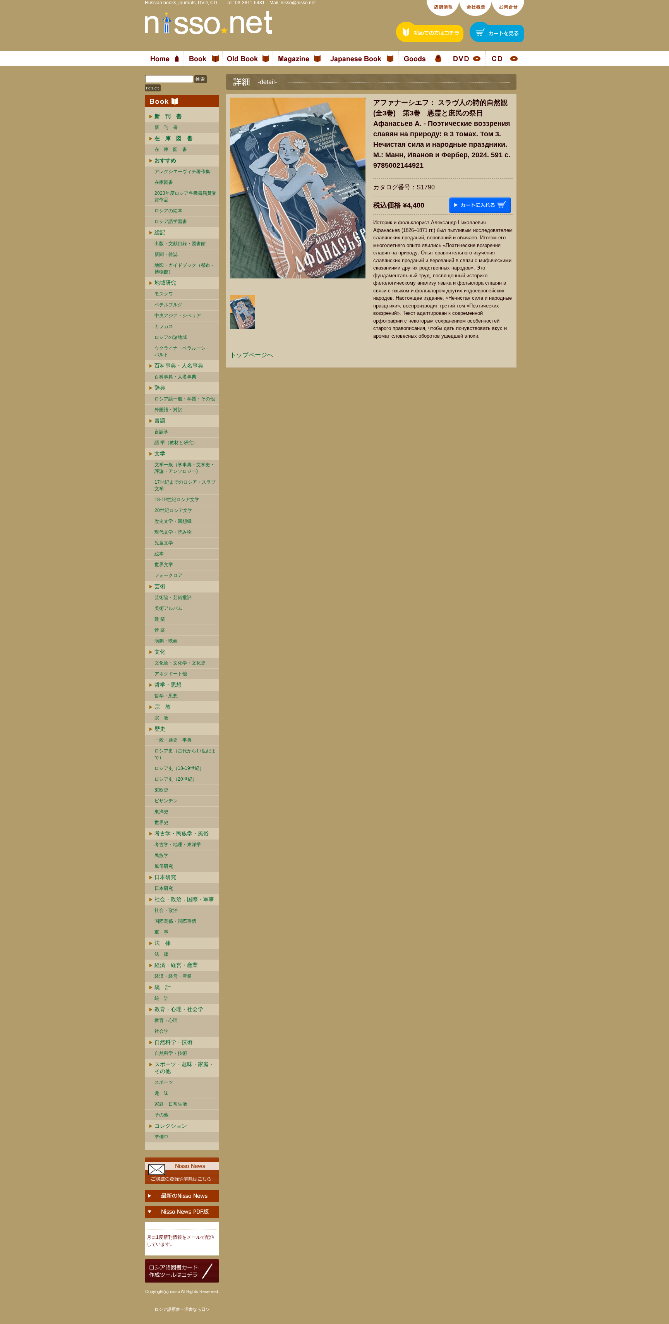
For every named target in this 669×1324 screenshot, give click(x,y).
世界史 (161, 822)
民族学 (161, 855)
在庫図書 (163, 182)
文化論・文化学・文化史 (180, 663)
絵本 (159, 553)
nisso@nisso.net (298, 2)
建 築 (159, 619)
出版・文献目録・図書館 (180, 243)
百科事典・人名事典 (178, 365)
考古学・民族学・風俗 (181, 833)
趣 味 (161, 1093)
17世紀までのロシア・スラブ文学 (185, 485)
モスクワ (163, 294)
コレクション (170, 1126)
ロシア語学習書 (170, 221)
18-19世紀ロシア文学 (176, 499)
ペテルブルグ (168, 304)
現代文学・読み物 (173, 532)
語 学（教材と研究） (175, 442)
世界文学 (163, 564)
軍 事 (161, 932)
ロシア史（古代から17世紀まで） (185, 754)
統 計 (162, 987)
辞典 (159, 388)
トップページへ (251, 355)
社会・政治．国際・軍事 (184, 899)
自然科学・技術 (173, 1042)
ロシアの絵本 (168, 210)
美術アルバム (168, 608)
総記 (159, 232)
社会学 (161, 1031)
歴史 (159, 729)
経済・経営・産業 (176, 965)
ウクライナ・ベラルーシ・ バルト (182, 351)
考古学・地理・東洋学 (177, 844)
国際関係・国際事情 (175, 921)
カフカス (163, 326)
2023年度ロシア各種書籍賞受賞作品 (185, 197)
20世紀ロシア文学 (173, 510)
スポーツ (163, 1082)
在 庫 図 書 (170, 149)
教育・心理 (166, 1020)
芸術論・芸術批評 (173, 597)
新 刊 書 (166, 127)
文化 (159, 652)
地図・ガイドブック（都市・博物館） (184, 269)
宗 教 (162, 707)
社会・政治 (166, 910)
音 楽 (159, 630)
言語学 (161, 431)
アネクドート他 (170, 674)
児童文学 (163, 543)
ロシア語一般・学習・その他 (184, 399)
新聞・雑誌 (166, 254)
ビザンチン (166, 801)
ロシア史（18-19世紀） (179, 768)
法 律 (162, 943)
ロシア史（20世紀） (175, 779)
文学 (159, 453)
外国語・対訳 (168, 409)
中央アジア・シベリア (177, 315)
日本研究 (165, 877)
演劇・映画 (166, 641)
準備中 (161, 1137)
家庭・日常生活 (170, 1104)
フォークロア (168, 575)
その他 (161, 1115)
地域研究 (165, 283)
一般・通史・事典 (173, 740)
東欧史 (161, 790)
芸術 (159, 586)
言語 (159, 420)
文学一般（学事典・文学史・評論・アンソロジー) (184, 468)
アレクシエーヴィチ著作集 (182, 171)
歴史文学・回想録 (173, 521)
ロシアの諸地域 (170, 337)
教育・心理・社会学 (178, 1009)
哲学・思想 (168, 685)
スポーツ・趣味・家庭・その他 (184, 1067)
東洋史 (161, 811)
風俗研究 (163, 866)
